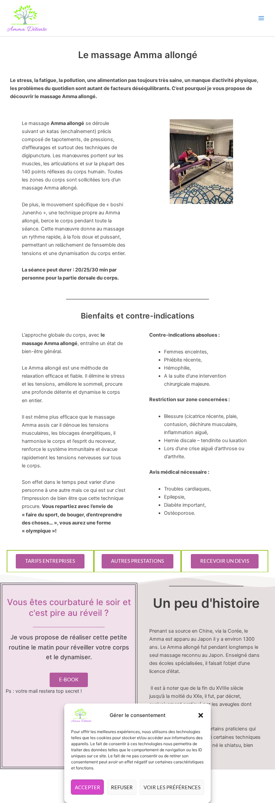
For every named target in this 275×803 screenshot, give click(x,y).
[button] (201, 715)
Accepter (87, 787)
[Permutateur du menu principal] (261, 18)
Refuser (122, 787)
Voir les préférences (172, 787)
